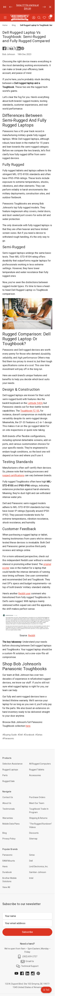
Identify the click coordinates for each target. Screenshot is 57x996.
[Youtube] (16, 973)
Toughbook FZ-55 (29, 410)
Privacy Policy (9, 838)
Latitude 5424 (35, 403)
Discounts (34, 833)
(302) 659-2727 (29, 956)
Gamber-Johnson (37, 872)
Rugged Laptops (10, 769)
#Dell (20, 734)
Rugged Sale (8, 781)
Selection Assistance (12, 764)
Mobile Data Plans (11, 824)
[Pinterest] (22, 48)
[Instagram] (33, 973)
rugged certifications (13, 475)
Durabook (7, 872)
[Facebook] (4, 48)
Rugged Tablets (36, 769)
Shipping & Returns (38, 818)
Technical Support (29, 966)
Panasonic (7, 855)
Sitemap (33, 838)
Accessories (35, 775)
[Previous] (11, 7)
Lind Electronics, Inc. (38, 866)
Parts (5, 775)
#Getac (38, 734)
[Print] (11, 48)
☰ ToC (46, 990)
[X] (15, 48)
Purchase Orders (37, 797)
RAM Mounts (8, 861)
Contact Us (7, 797)
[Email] (8, 48)
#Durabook (29, 734)
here (28, 725)
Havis (5, 866)
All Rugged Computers (40, 764)
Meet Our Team (36, 803)
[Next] (44, 7)
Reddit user (24, 593)
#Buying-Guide (9, 734)
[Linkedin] (19, 48)
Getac (32, 855)
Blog (4, 833)
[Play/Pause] (5, 7)
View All (6, 887)
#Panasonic (8, 738)
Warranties (7, 818)
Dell (31, 861)
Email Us (30, 961)
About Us (6, 803)
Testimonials (8, 809)
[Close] (50, 7)
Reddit (31, 635)
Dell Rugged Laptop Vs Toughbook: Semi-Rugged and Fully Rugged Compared (26, 36)
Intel (31, 878)
